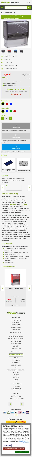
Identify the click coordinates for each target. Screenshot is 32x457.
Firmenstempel (16, 320)
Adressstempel (16, 327)
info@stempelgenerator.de (16, 398)
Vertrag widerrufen (16, 355)
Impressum (26, 442)
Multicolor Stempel (16, 336)
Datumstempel (16, 322)
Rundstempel (16, 325)
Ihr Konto (16, 375)
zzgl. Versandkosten (16, 81)
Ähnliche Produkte (14, 18)
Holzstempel (16, 330)
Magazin (16, 377)
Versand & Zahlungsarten (16, 370)
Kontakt (16, 372)
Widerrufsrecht (16, 365)
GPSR (16, 380)
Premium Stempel (16, 332)
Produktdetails (6, 18)
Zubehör (5, 16)
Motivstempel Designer (16, 338)
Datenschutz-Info (23, 441)
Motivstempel (16, 341)
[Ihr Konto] (27, 3)
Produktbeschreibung (18, 16)
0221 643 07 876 (16, 396)
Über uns (16, 357)
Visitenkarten (16, 348)
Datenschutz (16, 362)
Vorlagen (9, 16)
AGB (16, 367)
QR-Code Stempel (16, 343)
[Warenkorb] (29, 3)
